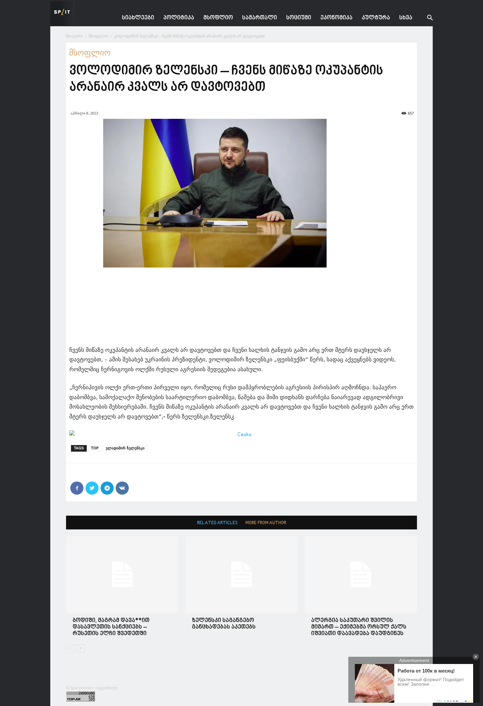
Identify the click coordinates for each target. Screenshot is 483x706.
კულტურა (376, 17)
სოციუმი (298, 17)
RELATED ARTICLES (217, 523)
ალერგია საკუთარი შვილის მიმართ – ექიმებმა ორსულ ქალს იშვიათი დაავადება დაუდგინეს (358, 627)
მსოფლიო (218, 17)
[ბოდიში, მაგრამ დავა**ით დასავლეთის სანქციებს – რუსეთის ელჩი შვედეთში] (122, 574)
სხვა (405, 17)
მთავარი (74, 36)
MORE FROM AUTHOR (265, 523)
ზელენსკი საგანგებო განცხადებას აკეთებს (224, 624)
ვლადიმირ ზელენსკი (125, 448)
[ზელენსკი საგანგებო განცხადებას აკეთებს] (241, 574)
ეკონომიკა (336, 17)
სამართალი (259, 17)
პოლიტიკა (178, 17)
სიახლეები (138, 17)
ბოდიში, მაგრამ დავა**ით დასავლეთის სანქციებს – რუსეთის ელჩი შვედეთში (111, 627)
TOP (95, 448)
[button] (425, 18)
